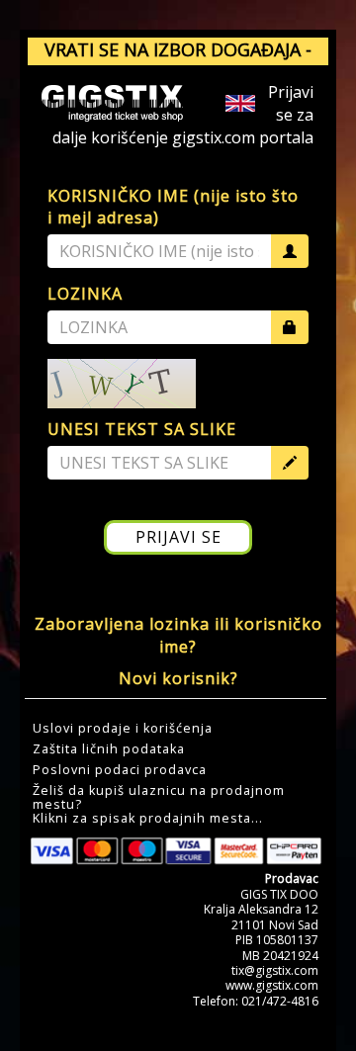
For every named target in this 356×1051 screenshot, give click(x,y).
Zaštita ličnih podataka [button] (109, 749)
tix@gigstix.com (274, 970)
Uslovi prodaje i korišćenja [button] (123, 729)
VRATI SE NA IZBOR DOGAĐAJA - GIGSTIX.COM (178, 62)
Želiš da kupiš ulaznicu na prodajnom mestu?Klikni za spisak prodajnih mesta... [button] (159, 805)
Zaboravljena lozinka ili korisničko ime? (178, 635)
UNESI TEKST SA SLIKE (141, 429)
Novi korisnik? (178, 678)
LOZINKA (85, 294)
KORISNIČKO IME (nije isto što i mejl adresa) (173, 207)
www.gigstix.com (271, 985)
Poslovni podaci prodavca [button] (120, 770)
